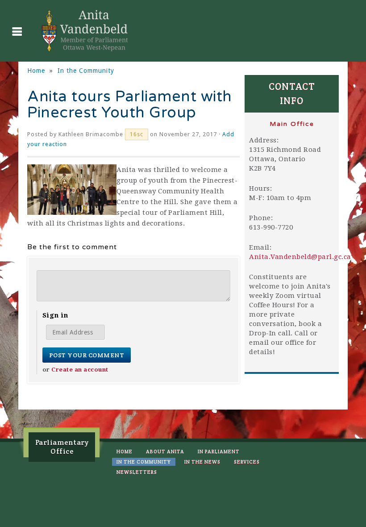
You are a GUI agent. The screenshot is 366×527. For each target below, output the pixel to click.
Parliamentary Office (62, 447)
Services (247, 462)
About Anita (165, 451)
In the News (202, 462)
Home (36, 70)
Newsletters (136, 472)
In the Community (86, 70)
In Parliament (219, 451)
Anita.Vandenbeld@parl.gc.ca (300, 257)
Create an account (79, 369)
